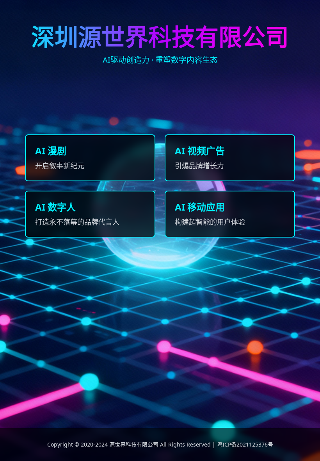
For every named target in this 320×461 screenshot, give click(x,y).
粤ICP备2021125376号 (245, 444)
